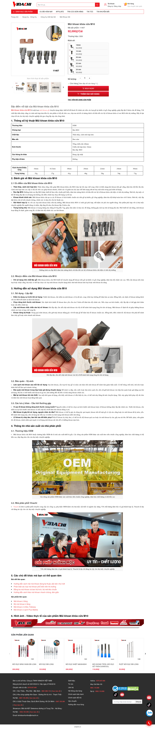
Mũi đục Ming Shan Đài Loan (24, 664)
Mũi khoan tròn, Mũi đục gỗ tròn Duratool (103, 665)
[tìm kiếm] (97, 5)
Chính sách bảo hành (76, 694)
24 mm (79, 70)
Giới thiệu (71, 680)
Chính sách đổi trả (74, 697)
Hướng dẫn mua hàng (76, 704)
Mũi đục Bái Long (46, 664)
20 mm (79, 58)
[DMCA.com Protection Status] (133, 688)
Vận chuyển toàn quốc (134, 6)
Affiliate (60, 11)
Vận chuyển (72, 701)
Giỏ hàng (130, 3)
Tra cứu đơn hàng (75, 11)
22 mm (79, 64)
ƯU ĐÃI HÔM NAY (46, 11)
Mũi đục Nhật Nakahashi (76, 664)
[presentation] (12, 86)
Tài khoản (111, 3)
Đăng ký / (111, 6)
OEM (81, 36)
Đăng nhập (117, 6)
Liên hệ (71, 687)
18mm (79, 46)
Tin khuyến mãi (103, 11)
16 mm (79, 52)
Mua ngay (89, 88)
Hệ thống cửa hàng (75, 691)
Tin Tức (90, 11)
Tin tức (70, 684)
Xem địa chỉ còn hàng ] (88, 83)
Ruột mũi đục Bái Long (129, 664)
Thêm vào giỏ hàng (89, 94)
